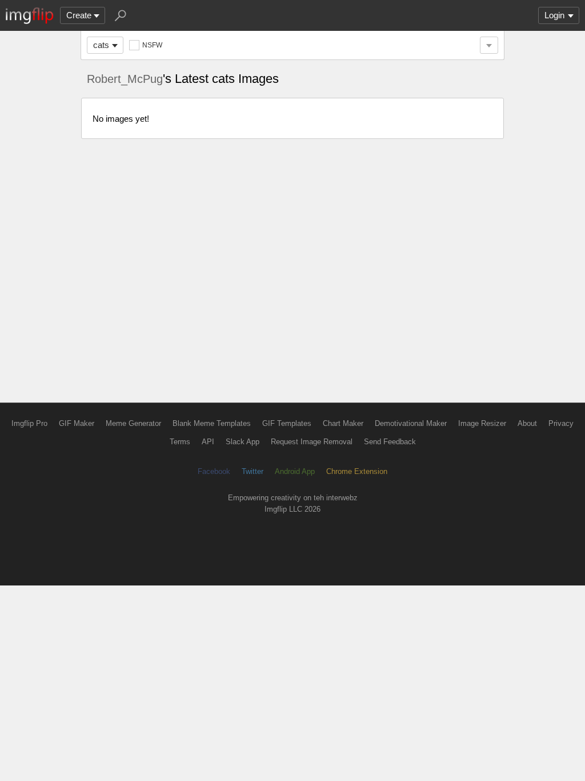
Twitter (252, 471)
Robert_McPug (125, 79)
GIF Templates (286, 423)
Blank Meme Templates (212, 423)
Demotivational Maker (411, 423)
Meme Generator (133, 423)
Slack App (242, 441)
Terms (180, 441)
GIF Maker (76, 423)
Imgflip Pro (29, 423)
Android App (295, 471)
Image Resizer (482, 423)
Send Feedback (390, 441)
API (208, 441)
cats (101, 45)
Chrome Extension (356, 471)
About (527, 423)
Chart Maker (343, 423)
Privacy (561, 423)
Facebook (214, 471)
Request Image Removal (311, 441)
